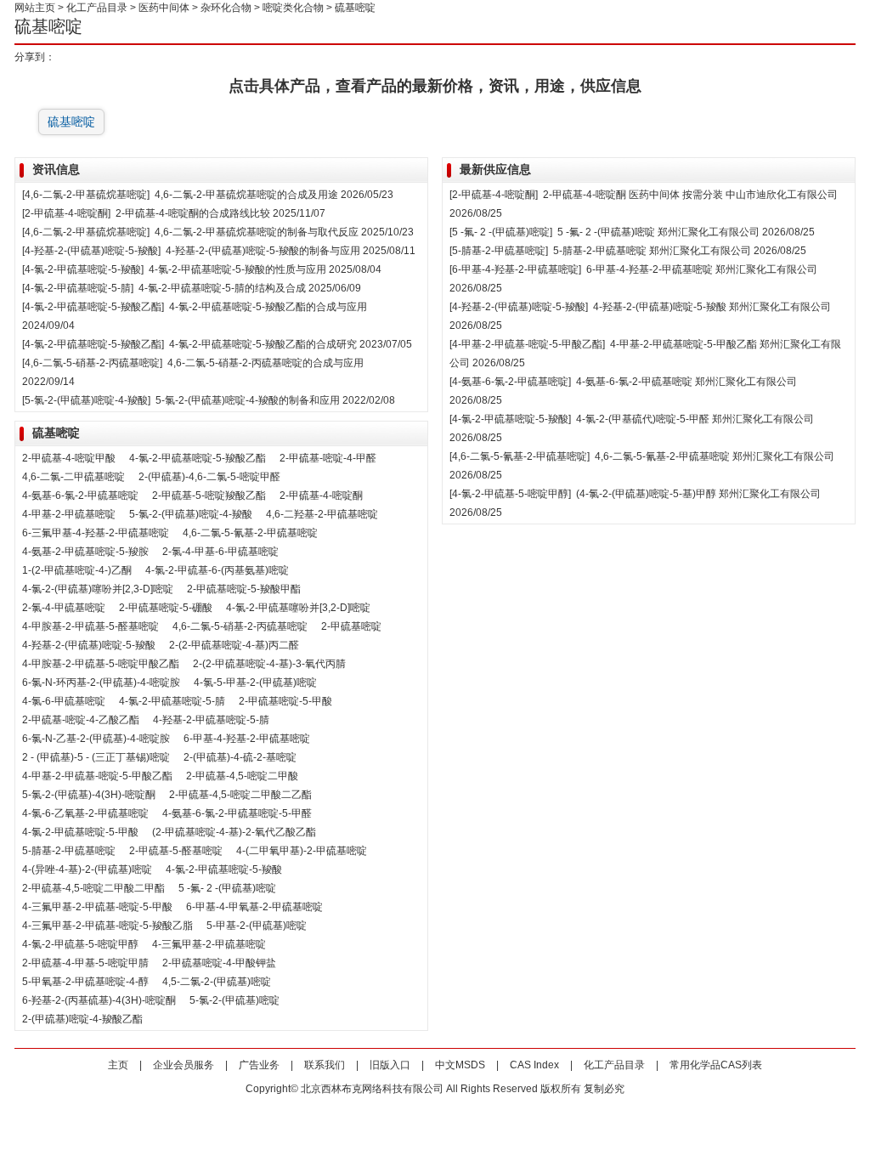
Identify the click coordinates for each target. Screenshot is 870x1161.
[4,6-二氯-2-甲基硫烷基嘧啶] (86, 195)
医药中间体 (163, 8)
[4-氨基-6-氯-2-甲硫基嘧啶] (510, 382)
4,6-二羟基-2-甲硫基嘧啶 (322, 514)
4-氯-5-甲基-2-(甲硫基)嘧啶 (255, 682)
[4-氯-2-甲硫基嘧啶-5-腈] (77, 288)
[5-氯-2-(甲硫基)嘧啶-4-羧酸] (86, 400)
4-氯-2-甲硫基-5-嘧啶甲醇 (80, 944)
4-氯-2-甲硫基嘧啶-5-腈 (172, 701)
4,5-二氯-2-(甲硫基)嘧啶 (216, 982)
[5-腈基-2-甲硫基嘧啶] (498, 251)
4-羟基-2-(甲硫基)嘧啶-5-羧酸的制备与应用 (263, 251)
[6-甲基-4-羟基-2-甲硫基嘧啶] (515, 269)
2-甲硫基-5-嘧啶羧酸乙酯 (209, 495)
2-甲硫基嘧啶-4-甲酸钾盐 (219, 963)
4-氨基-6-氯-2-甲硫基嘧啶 (80, 495)
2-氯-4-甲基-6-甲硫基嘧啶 (220, 552)
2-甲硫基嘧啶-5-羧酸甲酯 (244, 589)
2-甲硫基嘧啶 (351, 626)
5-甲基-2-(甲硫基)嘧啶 (256, 926)
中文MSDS (460, 1065)
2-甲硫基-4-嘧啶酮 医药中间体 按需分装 (634, 195)
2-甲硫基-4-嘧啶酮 (321, 495)
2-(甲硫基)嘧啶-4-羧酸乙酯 (82, 1019)
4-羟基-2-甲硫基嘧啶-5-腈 (211, 720)
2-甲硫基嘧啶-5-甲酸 (285, 701)
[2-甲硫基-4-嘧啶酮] (66, 213)
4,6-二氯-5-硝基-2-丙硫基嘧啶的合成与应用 (265, 363)
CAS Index (534, 1065)
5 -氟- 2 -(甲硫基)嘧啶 (227, 888)
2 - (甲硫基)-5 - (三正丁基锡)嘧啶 (96, 757)
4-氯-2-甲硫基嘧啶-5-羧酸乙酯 (197, 458)
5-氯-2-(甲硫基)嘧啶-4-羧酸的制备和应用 (247, 400)
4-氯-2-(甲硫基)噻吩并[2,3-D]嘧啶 (97, 589)
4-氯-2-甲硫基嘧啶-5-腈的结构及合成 (222, 288)
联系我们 (324, 1065)
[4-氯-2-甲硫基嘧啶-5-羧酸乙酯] (93, 307)
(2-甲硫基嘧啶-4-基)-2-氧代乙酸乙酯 (234, 832)
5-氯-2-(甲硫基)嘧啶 (234, 1000)
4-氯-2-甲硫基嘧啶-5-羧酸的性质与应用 (237, 269)
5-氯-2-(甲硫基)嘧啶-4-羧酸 (190, 514)
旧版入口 (390, 1065)
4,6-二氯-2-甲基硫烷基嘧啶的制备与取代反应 (257, 232)
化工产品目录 (96, 8)
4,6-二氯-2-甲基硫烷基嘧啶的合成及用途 (246, 195)
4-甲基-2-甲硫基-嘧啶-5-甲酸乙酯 (97, 776)
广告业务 (259, 1065)
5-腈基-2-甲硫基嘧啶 (69, 851)
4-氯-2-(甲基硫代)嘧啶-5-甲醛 (642, 419)
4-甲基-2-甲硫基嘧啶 (69, 514)
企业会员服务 (183, 1065)
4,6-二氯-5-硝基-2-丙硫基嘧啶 (240, 626)
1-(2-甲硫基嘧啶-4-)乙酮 (77, 570)
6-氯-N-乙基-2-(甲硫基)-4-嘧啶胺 (96, 739)
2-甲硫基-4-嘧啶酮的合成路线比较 (193, 213)
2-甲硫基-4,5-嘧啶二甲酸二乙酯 (240, 795)
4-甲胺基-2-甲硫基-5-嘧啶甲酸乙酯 (100, 664)
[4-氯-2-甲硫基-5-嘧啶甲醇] (510, 494)
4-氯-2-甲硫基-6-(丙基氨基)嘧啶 (217, 570)
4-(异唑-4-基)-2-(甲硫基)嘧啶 (87, 869)
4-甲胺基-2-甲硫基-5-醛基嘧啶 (90, 626)
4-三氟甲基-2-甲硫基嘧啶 (209, 944)
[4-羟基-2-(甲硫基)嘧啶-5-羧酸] (91, 251)
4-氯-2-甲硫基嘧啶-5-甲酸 (80, 832)
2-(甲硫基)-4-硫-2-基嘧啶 (240, 757)
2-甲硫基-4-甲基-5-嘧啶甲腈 (85, 963)
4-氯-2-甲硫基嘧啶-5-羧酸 (224, 869)
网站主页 (34, 8)
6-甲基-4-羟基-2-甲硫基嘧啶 (247, 739)
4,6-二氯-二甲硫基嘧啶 (73, 477)
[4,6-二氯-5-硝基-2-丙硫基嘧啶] (92, 363)
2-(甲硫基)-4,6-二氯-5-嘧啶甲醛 (209, 477)
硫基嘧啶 (71, 121)
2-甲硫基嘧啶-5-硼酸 (165, 608)
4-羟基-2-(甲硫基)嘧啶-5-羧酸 (88, 645)
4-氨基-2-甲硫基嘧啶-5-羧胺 (85, 552)
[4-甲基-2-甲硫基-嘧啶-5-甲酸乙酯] (527, 344)
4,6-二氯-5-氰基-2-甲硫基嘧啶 (250, 533)
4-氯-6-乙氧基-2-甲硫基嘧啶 (85, 813)
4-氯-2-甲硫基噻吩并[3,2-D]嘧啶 (298, 608)
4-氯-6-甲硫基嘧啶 (63, 701)
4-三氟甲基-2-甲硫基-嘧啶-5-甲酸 (97, 907)
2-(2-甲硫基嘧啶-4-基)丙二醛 (234, 645)
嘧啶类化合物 (293, 8)
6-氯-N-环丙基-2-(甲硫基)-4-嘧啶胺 (101, 682)
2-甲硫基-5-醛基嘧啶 (176, 851)
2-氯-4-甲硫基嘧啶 (63, 608)
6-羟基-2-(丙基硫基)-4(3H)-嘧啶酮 (99, 1000)
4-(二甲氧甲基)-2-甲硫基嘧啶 (301, 851)
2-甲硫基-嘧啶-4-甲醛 (328, 458)
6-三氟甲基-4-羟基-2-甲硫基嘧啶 (95, 533)
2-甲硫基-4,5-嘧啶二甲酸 (242, 776)
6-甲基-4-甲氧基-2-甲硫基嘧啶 (254, 907)
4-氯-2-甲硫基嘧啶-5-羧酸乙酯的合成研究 (263, 344)
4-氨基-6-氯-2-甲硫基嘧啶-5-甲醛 (237, 813)
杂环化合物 (226, 8)
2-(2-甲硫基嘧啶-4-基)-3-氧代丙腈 (269, 664)
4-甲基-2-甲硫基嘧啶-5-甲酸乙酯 (683, 344)
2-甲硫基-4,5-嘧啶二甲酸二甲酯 (93, 888)
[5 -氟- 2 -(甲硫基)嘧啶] (500, 232)
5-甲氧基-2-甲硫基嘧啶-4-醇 (85, 982)
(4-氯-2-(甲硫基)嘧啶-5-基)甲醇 (646, 494)
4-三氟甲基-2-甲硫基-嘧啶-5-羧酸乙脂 (107, 926)
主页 (118, 1065)
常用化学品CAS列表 (715, 1065)
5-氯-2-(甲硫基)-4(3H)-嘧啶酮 (88, 795)
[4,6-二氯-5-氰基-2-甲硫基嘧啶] (519, 456)
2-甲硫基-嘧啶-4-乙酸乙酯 (80, 720)
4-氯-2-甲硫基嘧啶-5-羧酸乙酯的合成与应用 (268, 307)
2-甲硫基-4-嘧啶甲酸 (69, 458)
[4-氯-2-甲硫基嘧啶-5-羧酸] (83, 269)
